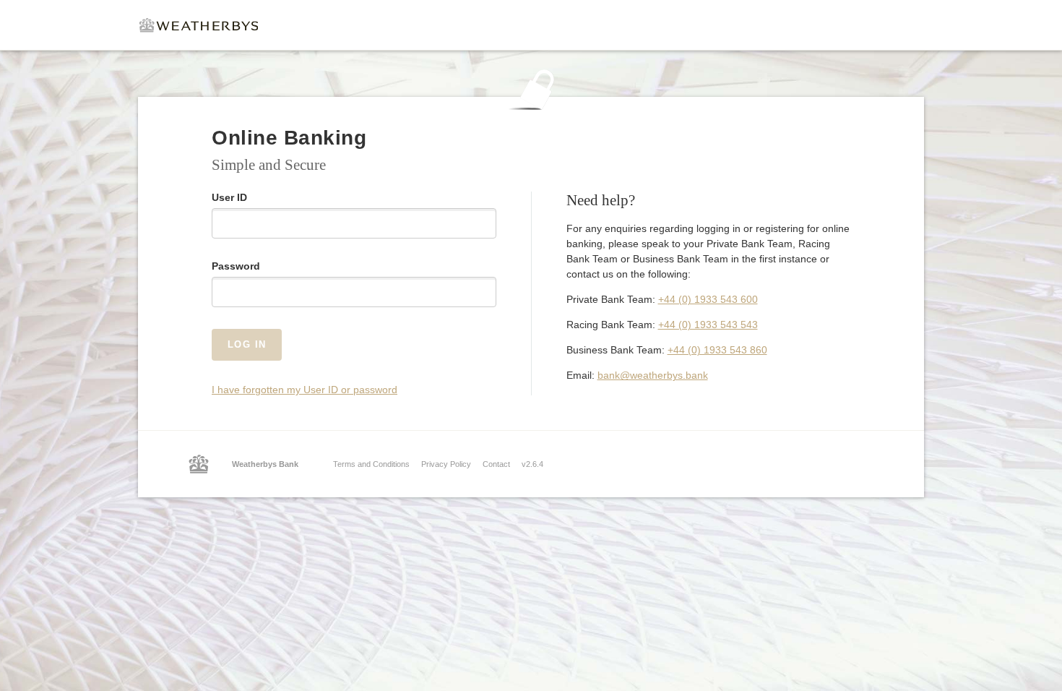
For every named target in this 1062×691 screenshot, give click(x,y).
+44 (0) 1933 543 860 (717, 350)
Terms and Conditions (371, 464)
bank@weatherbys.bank (652, 375)
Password (236, 266)
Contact (496, 464)
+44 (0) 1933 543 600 (708, 299)
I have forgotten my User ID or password (304, 389)
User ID (229, 197)
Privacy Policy (446, 464)
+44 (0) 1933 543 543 (708, 324)
